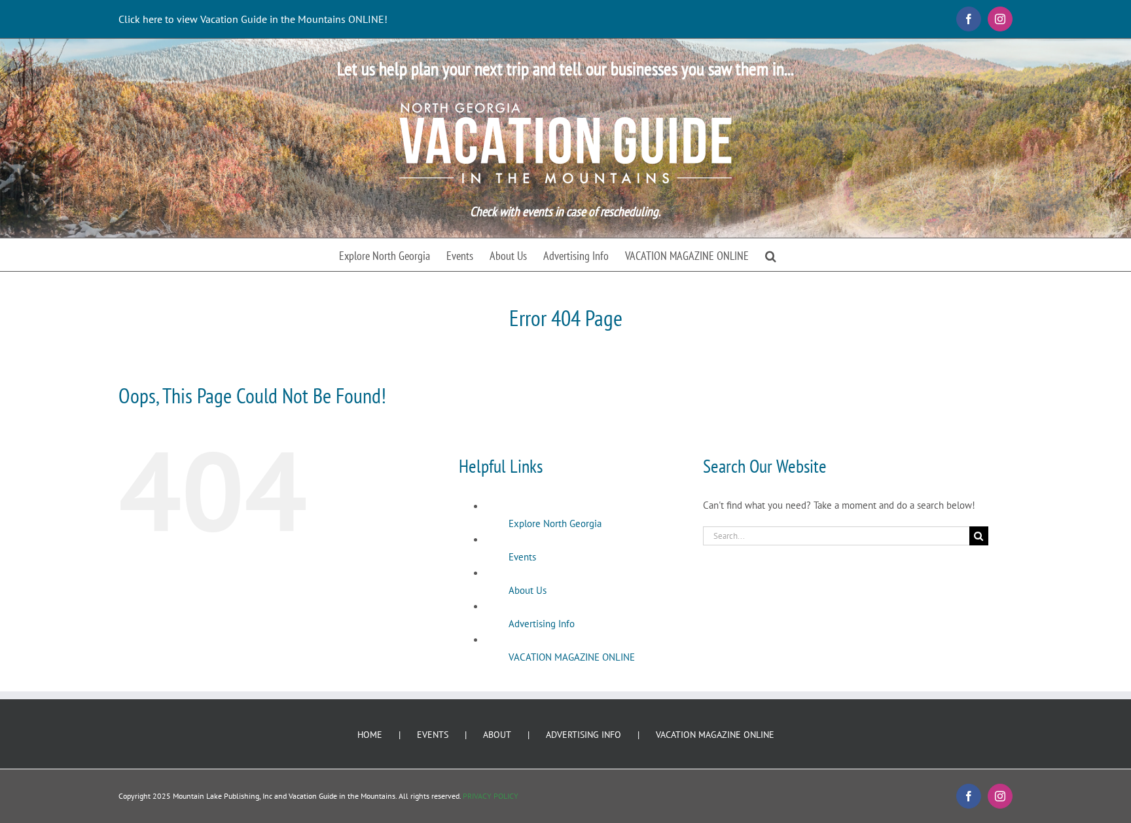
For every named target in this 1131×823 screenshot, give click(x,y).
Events (522, 557)
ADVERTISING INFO (583, 735)
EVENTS (432, 735)
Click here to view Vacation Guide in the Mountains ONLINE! (252, 19)
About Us (528, 590)
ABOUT (497, 735)
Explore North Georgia (555, 523)
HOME (369, 735)
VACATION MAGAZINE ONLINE (572, 657)
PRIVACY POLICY (490, 796)
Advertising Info (542, 623)
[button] (770, 254)
